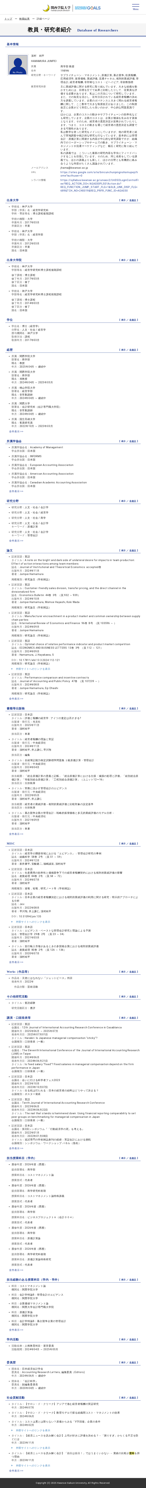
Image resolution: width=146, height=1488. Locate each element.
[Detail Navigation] (136, 7)
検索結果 (24, 18)
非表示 (132, 200)
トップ (8, 18)
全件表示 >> (16, 431)
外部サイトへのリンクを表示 (32, 668)
